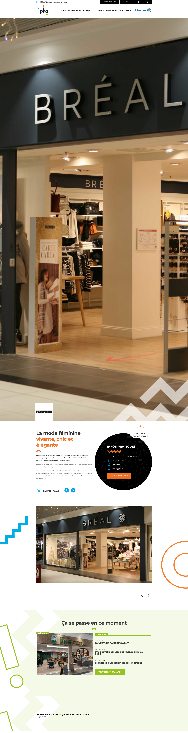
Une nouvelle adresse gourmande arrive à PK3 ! (63, 714)
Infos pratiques (126, 11)
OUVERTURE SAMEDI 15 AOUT (112, 643)
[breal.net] (109, 465)
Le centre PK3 (112, 11)
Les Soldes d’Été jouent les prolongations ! (119, 663)
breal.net (116, 465)
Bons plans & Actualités (71, 11)
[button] (142, 595)
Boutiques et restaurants (94, 11)
